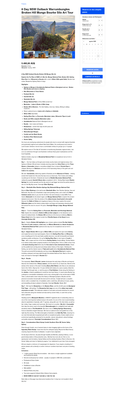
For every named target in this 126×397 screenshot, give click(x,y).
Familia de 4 (85, 29)
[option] (28, 55)
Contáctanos (85, 113)
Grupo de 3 (86, 34)
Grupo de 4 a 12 (86, 24)
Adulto (85, 20)
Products (23, 4)
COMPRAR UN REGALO (92, 77)
